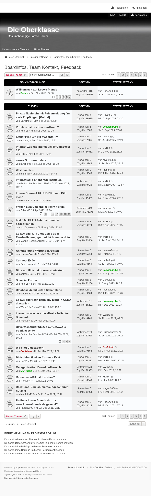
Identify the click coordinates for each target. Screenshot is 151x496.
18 (61, 214)
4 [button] (131, 75)
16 (52, 214)
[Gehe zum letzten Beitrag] (117, 91)
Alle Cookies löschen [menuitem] (101, 467)
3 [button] (127, 75)
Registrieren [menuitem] (121, 7)
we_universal (15, 474)
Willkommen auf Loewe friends (36, 89)
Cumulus (107, 280)
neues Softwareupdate (31, 160)
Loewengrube (110, 126)
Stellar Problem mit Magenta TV (37, 136)
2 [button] (123, 75)
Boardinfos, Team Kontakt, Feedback (42, 67)
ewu (22, 200)
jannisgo (107, 208)
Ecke (23, 210)
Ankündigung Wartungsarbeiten (37, 250)
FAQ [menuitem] (112, 15)
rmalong (24, 140)
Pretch (24, 93)
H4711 (24, 361)
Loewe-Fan (26, 254)
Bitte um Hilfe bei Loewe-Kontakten (40, 270)
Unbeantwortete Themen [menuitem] (15, 49)
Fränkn (24, 380)
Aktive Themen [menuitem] (42, 49)
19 (65, 214)
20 (69, 214)
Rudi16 (24, 130)
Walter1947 (26, 307)
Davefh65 (25, 121)
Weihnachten (25, 170)
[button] (145, 74)
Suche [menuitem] (122, 15)
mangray (25, 173)
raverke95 (25, 164)
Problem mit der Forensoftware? (37, 127)
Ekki (22, 154)
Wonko (24, 320)
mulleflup (108, 260)
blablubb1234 (27, 394)
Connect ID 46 (25, 260)
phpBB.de (36, 471)
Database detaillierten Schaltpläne (39, 289)
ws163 (106, 148)
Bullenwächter (110, 332)
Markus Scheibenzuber (32, 241)
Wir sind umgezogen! (30, 347)
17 (57, 214)
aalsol (23, 274)
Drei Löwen (26, 264)
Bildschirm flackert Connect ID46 (38, 357)
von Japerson (27, 227)
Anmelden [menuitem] (141, 7)
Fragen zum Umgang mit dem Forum (40, 206)
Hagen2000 (109, 91)
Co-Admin (26, 351)
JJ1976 (107, 366)
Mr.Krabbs (26, 371)
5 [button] (136, 75)
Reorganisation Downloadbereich (38, 367)
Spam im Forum (26, 280)
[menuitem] (139, 15)
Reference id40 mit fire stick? (35, 377)
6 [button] (140, 75)
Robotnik (107, 194)
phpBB (19, 467)
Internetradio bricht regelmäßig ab (39, 179)
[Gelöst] (44, 117)
